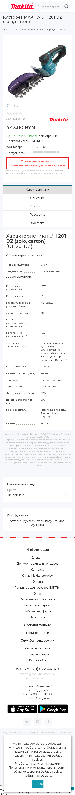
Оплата (37, 581)
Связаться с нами (37, 648)
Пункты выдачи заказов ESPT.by (37, 587)
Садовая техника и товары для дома (42, 29)
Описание (37, 198)
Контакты (37, 569)
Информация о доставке (37, 599)
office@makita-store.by (37, 674)
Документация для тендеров (38, 563)
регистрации (48, 136)
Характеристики (37, 189)
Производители (37, 633)
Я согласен (40, 783)
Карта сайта (37, 660)
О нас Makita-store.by (37, 575)
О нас (37, 593)
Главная (8, 29)
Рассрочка (37, 214)
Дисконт (37, 557)
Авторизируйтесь (22, 521)
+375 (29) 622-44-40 (40, 669)
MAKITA (38, 141)
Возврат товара (37, 654)
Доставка (37, 223)
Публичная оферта (37, 611)
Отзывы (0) (37, 206)
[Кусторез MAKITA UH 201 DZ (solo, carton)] (37, 69)
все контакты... (37, 678)
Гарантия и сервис (37, 605)
